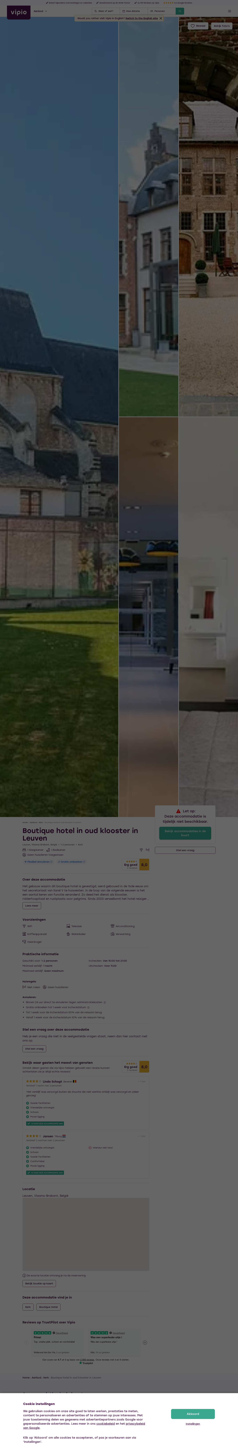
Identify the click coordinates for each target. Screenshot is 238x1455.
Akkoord (193, 1414)
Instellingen (193, 1423)
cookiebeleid (105, 1423)
